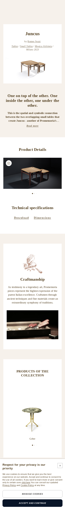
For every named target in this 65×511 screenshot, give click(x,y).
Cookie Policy (27, 485)
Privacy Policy (9, 485)
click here (26, 482)
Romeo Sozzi (34, 41)
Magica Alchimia (43, 46)
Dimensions (42, 217)
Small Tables (26, 46)
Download (21, 217)
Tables (15, 46)
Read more (32, 126)
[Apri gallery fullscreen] (32, 173)
